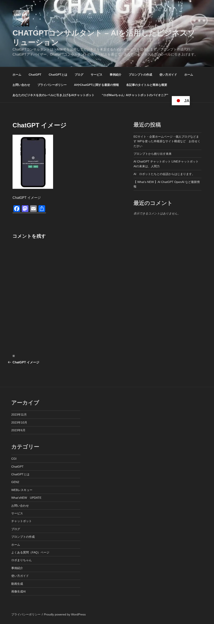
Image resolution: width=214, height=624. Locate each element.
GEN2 (15, 482)
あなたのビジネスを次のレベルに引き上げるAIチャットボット (53, 95)
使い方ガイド (168, 74)
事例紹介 (115, 74)
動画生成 (17, 583)
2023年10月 (19, 422)
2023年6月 (18, 430)
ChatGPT (35, 74)
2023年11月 (19, 414)
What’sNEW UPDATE (26, 497)
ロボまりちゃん (21, 560)
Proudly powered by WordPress (65, 614)
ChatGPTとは (58, 74)
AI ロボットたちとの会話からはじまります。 (164, 174)
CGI (14, 458)
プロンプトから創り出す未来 (153, 153)
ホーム (17, 74)
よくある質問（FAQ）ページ (30, 552)
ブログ (79, 74)
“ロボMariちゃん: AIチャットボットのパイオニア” (135, 95)
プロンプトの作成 (140, 74)
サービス (96, 74)
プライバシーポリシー (52, 84)
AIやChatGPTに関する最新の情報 (96, 84)
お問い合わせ (21, 84)
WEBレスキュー (21, 490)
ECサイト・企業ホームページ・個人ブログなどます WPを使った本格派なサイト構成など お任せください (167, 141)
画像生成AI (18, 591)
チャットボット (21, 521)
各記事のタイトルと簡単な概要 (146, 84)
